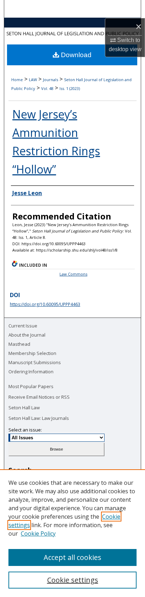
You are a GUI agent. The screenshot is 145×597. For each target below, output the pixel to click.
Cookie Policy (38, 533)
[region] (72, 533)
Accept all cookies (72, 557)
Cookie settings (72, 580)
